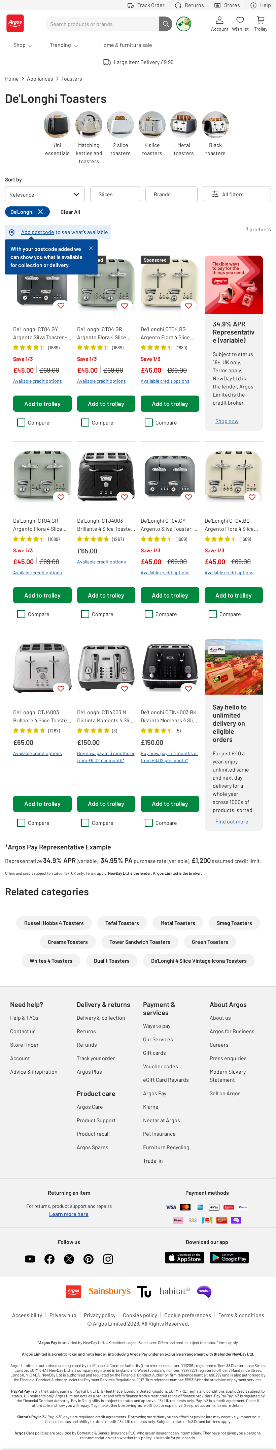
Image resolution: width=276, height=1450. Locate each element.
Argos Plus (89, 1071)
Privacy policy (99, 1315)
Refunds (87, 1044)
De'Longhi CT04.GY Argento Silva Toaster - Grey (40, 333)
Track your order (96, 1058)
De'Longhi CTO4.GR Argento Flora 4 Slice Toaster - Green (101, 333)
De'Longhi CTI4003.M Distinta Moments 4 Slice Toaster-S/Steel (106, 716)
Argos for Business (232, 1031)
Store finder (24, 1044)
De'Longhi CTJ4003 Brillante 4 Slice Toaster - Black (105, 525)
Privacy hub (62, 1315)
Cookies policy (140, 1315)
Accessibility (27, 1315)
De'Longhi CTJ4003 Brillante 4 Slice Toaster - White (41, 716)
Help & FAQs (24, 1017)
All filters (233, 194)
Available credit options (37, 381)
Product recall (93, 1133)
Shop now (227, 421)
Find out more (231, 821)
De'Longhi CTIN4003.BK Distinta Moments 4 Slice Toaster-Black (170, 716)
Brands (162, 194)
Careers (219, 1044)
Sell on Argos (225, 1093)
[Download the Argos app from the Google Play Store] (229, 1262)
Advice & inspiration (34, 1071)
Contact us (23, 1031)
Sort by (13, 179)
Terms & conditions (241, 1315)
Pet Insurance (159, 1133)
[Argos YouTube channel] (30, 1259)
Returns (86, 1031)
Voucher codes (160, 1066)
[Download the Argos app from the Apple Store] (184, 1262)
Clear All (70, 211)
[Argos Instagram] (108, 1259)
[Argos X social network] (69, 1259)
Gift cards (154, 1052)
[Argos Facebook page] (49, 1259)
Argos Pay (154, 1093)
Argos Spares (92, 1147)
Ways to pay (156, 1025)
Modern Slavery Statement (228, 1075)
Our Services (158, 1039)
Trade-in (153, 1160)
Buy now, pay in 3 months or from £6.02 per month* (106, 756)
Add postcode (37, 232)
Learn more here (69, 1214)
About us (220, 1017)
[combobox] (102, 24)
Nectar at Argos (161, 1120)
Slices (106, 194)
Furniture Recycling (166, 1147)
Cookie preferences (187, 1315)
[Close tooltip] (91, 247)
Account (20, 1058)
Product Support (96, 1120)
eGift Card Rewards (166, 1079)
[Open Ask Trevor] (183, 24)
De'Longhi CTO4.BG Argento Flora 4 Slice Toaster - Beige (165, 333)
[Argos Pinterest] (88, 1259)
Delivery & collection (101, 1017)
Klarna (150, 1106)
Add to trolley (42, 403)
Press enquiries (228, 1058)
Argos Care (90, 1106)
